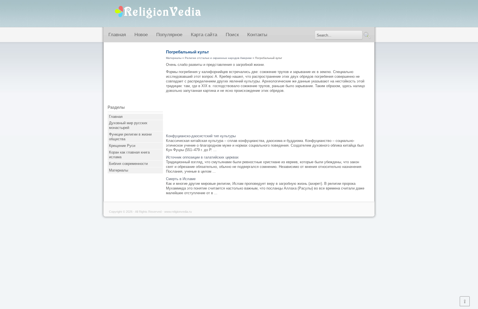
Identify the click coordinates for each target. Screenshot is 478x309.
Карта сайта (204, 34)
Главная (117, 34)
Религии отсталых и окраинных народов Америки (218, 57)
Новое (141, 34)
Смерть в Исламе (181, 179)
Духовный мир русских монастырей (128, 125)
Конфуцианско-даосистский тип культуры (201, 136)
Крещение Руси (122, 146)
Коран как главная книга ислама (129, 154)
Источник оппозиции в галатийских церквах (202, 157)
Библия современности (128, 164)
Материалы (118, 170)
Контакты (257, 34)
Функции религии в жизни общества (130, 136)
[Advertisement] (135, 75)
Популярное (169, 34)
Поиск (232, 34)
